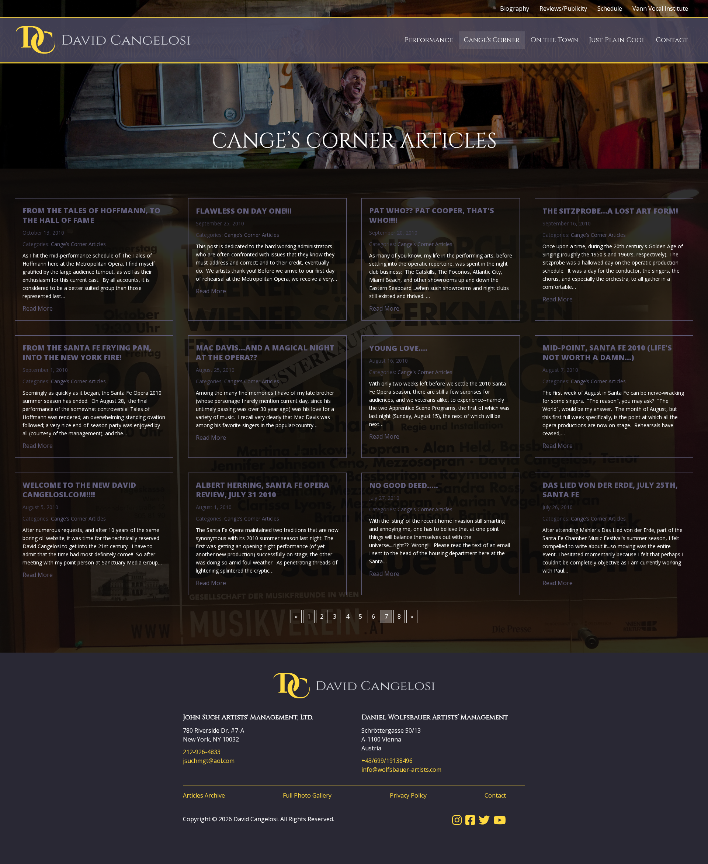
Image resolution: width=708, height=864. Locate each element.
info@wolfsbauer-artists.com (401, 769)
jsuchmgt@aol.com (209, 761)
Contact (672, 40)
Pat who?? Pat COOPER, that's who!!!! (431, 215)
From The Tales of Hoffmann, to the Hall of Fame (91, 215)
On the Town (554, 40)
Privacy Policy (408, 795)
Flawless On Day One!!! (244, 211)
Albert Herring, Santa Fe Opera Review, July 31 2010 (262, 490)
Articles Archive (204, 795)
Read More (37, 308)
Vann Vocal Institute (660, 8)
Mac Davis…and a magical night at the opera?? (265, 352)
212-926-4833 (202, 752)
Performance (429, 40)
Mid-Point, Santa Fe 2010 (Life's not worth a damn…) (607, 352)
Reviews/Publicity (563, 8)
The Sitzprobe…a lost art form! (610, 211)
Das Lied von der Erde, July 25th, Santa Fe (610, 490)
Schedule (609, 8)
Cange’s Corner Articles (78, 244)
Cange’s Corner (492, 40)
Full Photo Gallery (307, 795)
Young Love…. (398, 348)
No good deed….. (403, 485)
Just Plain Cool (617, 40)
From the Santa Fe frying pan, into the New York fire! (86, 352)
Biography (514, 8)
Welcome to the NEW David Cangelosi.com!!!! (79, 490)
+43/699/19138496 (387, 761)
